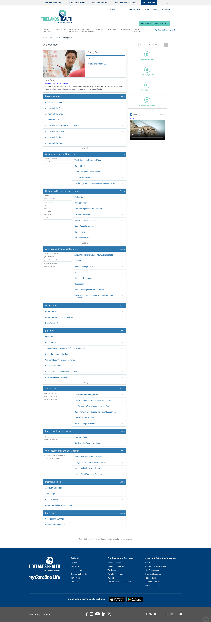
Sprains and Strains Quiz (97, 64)
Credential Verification (116, 566)
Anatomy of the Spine (54, 108)
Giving (146, 10)
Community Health (134, 10)
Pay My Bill (75, 566)
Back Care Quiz (51, 499)
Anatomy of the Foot (54, 143)
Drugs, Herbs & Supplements (74, 30)
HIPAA (147, 563)
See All (122, 96)
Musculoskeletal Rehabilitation (87, 172)
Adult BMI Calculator (53, 488)
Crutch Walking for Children (56, 377)
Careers (122, 10)
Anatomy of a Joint (53, 120)
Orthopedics (67, 38)
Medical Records (151, 578)
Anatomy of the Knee (54, 137)
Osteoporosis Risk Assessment (56, 84)
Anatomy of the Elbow (54, 131)
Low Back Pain (81, 437)
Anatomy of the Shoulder (55, 114)
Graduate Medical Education (119, 582)
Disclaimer (46, 614)
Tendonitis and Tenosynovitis (87, 394)
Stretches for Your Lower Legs (87, 443)
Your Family (99, 29)
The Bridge (111, 570)
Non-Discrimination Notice (155, 566)
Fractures (49, 337)
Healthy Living (125, 29)
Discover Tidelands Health (153, 23)
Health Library (76, 570)
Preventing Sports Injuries (85, 423)
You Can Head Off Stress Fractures (60, 360)
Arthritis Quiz (50, 494)
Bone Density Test (53, 323)
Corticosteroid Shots (83, 177)
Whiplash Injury (81, 203)
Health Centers (61, 29)
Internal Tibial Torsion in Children (88, 474)
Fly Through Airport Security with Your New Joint (95, 183)
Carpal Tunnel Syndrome (85, 226)
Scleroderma (80, 284)
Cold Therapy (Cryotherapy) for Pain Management (95, 412)
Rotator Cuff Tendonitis (55, 525)
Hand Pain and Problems (85, 220)
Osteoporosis (51, 311)
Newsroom (166, 10)
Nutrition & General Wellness (88, 30)
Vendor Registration (115, 563)
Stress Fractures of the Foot (57, 354)
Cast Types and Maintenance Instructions (62, 372)
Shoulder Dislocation (83, 214)
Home (45, 38)
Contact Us (75, 578)
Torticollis (79, 197)
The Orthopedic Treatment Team (88, 160)
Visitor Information (152, 582)
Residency (155, 10)
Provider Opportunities (116, 574)
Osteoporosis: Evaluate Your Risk (59, 317)
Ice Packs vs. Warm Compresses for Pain (92, 406)
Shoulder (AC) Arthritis (54, 519)
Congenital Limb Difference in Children (91, 462)
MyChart (113, 10)
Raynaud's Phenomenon (85, 278)
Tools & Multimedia (137, 30)
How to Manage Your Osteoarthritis (89, 290)
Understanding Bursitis (84, 266)
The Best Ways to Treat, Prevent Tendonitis (93, 400)
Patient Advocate (151, 585)
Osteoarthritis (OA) (82, 238)
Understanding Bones (54, 102)
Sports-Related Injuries (84, 418)
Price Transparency (152, 570)
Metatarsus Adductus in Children (88, 457)
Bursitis (132, 118)
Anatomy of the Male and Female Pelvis (62, 125)
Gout (77, 272)
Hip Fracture (80, 232)
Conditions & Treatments (47, 30)
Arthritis (90, 59)
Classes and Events (79, 574)
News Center (112, 29)
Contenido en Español (166, 30)
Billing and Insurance (152, 574)
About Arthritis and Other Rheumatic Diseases (94, 255)
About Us (74, 582)
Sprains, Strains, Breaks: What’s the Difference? (65, 348)
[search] (151, 44)
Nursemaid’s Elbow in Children (87, 468)
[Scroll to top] (206, 617)
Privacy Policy (34, 614)
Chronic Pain (80, 166)
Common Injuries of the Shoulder (88, 209)
